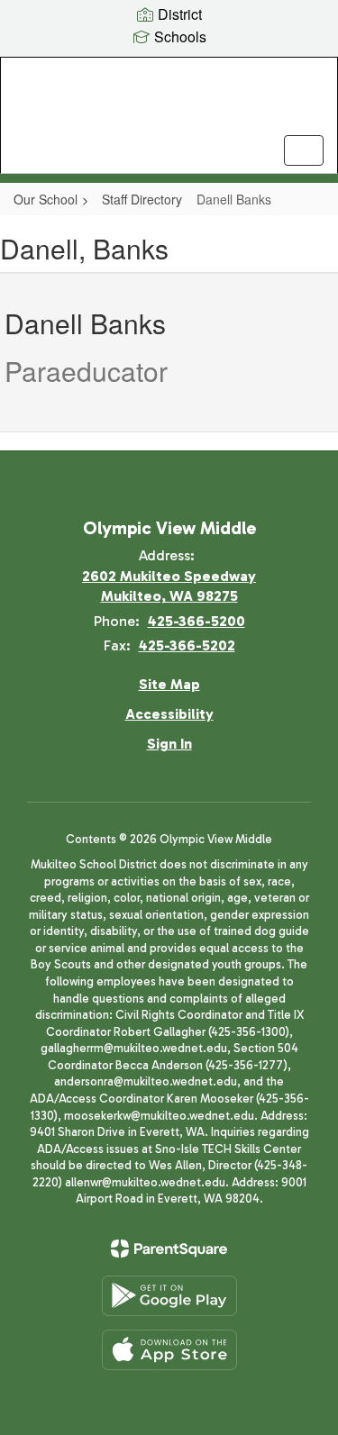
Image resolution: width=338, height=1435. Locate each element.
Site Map (169, 684)
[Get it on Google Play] (169, 1296)
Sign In (169, 743)
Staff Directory (142, 199)
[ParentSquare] (169, 1248)
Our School (46, 199)
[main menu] (304, 150)
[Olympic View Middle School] (168, 102)
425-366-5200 (196, 621)
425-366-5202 (187, 645)
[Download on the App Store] (169, 1350)
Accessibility (169, 713)
